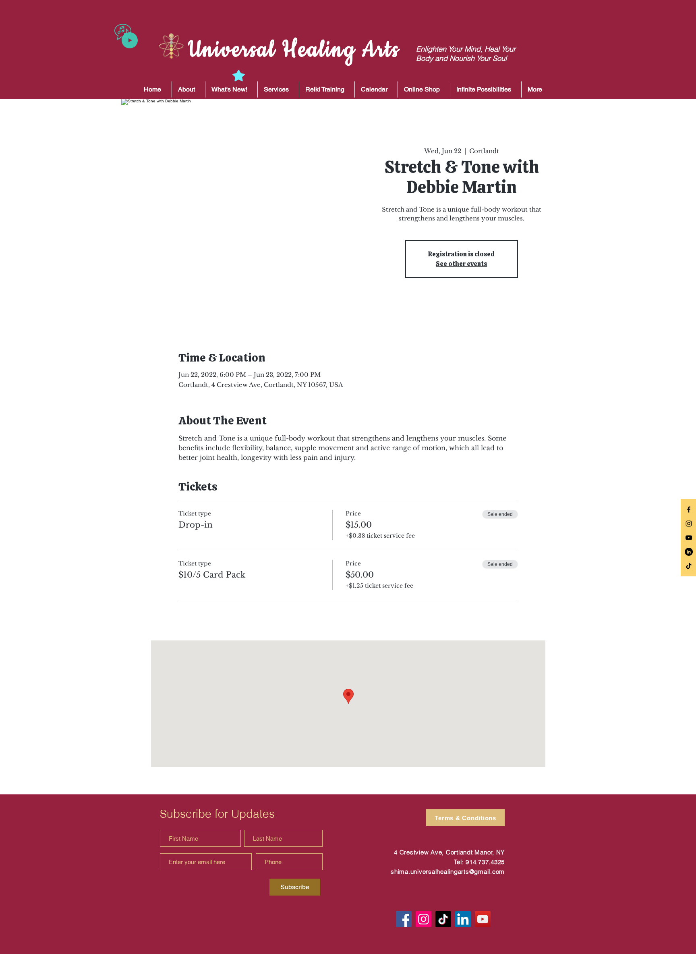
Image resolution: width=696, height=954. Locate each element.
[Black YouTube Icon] (689, 538)
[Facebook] (404, 919)
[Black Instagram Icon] (689, 524)
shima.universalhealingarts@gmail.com (448, 871)
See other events (461, 264)
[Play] (130, 40)
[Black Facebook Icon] (689, 509)
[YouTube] (483, 919)
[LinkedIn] (689, 552)
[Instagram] (423, 919)
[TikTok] (689, 566)
